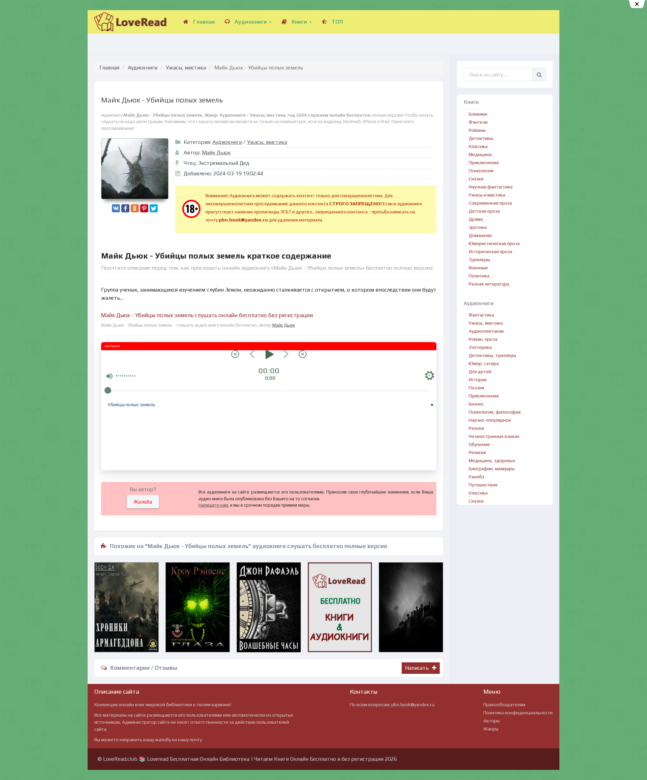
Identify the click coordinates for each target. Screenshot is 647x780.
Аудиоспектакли (486, 331)
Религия (477, 452)
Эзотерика (480, 347)
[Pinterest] (144, 208)
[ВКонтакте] (116, 208)
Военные (478, 267)
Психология (481, 170)
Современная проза (490, 203)
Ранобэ (476, 476)
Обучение (479, 444)
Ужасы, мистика (186, 67)
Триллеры (479, 259)
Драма (476, 219)
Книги (299, 22)
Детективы (481, 138)
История (478, 379)
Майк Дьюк (216, 152)
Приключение (484, 162)
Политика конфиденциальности (518, 712)
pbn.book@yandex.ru (412, 704)
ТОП (336, 22)
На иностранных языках (494, 436)
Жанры (490, 728)
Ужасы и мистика (487, 195)
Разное (476, 428)
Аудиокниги (250, 22)
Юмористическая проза (494, 243)
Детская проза (484, 211)
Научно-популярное (490, 420)
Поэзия (476, 387)
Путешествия (483, 484)
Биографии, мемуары (492, 468)
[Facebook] (125, 208)
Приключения (484, 395)
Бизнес (476, 404)
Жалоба (143, 502)
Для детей (480, 371)
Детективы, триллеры (492, 355)
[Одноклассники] (135, 208)
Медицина (480, 154)
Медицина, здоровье (492, 460)
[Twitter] (154, 208)
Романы (477, 130)
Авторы (491, 720)
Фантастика (481, 315)
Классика (478, 146)
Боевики (478, 114)
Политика (479, 275)
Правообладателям (504, 704)
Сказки (476, 178)
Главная (203, 22)
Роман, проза (483, 339)
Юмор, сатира (484, 363)
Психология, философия (495, 412)
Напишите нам (213, 505)
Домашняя (480, 235)
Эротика (478, 227)
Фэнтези (478, 122)
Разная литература (489, 284)
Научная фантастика (491, 186)
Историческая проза (490, 251)
